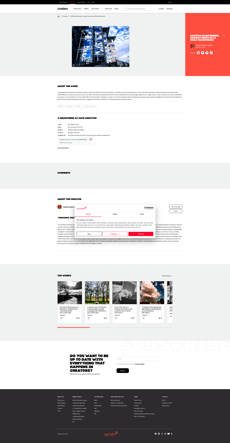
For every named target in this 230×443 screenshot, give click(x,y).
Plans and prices (115, 400)
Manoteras (70, 106)
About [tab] (142, 214)
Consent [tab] (88, 214)
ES (171, 2)
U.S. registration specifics (80, 408)
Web (95, 400)
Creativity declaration (79, 405)
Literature (95, 8)
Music (86, 8)
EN (168, 2)
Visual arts (77, 8)
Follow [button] (176, 211)
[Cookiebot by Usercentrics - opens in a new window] (145, 208)
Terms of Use (138, 400)
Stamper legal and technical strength (144, 413)
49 (134, 318)
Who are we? (61, 400)
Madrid (61, 106)
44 (106, 318)
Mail (95, 403)
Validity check (76, 413)
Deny (89, 234)
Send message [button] (175, 207)
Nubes (79, 106)
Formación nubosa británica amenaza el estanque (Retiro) (151, 310)
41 (79, 318)
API (74, 422)
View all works (166, 276)
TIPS (88, 2)
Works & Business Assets (80, 400)
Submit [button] (122, 371)
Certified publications (79, 416)
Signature (97, 411)
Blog (93, 2)
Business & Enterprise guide (119, 405)
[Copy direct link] (211, 52)
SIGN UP (169, 9)
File (95, 413)
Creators (72, 2)
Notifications (98, 405)
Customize (114, 234)
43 (161, 318)
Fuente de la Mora (90, 106)
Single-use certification (117, 403)
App (95, 408)
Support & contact (167, 403)
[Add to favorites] (224, 36)
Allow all (141, 234)
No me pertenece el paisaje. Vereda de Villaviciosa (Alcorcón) (69, 310)
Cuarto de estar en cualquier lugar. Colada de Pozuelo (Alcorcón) (96, 310)
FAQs (163, 400)
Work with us (166, 405)
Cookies (136, 405)
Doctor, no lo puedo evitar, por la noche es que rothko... (123, 310)
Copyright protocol (139, 408)
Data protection (138, 411)
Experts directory (77, 419)
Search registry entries (79, 411)
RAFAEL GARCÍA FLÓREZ (204, 45)
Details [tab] (115, 214)
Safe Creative (63, 2)
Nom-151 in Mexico (139, 416)
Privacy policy (138, 403)
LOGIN (161, 9)
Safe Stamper (81, 2)
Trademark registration (79, 403)
